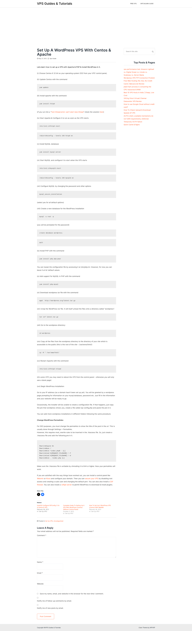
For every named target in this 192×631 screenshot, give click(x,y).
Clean (140, 627)
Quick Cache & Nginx (132, 125)
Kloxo (48, 479)
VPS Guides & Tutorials (54, 3)
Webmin (40, 479)
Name (40, 562)
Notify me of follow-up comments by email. (54, 601)
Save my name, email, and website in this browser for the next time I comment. (72, 594)
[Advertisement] (96, 28)
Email (40, 573)
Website (40, 584)
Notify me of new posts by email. (50, 608)
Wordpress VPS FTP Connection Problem (139, 78)
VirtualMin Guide (146, 3)
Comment (41, 535)
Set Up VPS (49, 521)
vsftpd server (66, 485)
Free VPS (133, 3)
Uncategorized (58, 521)
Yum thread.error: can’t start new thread (67, 112)
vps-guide (53, 58)
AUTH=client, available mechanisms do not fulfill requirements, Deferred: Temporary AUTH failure (138, 119)
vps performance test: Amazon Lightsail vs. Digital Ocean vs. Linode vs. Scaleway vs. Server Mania (139, 72)
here (101, 112)
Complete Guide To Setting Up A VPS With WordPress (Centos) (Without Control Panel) (73, 507)
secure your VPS (91, 479)
